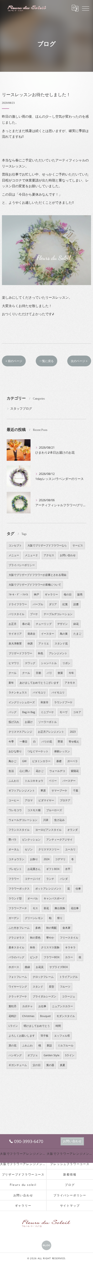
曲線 (27, 967)
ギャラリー (51, 594)
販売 (80, 594)
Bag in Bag (28, 712)
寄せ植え (74, 741)
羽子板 (44, 1035)
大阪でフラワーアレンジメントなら (23, 1153)
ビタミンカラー (41, 761)
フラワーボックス (19, 888)
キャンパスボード (54, 898)
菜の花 (12, 1045)
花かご (40, 771)
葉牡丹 (12, 1006)
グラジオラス (16, 937)
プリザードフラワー (20, 653)
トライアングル (68, 976)
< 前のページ (13, 361)
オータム (14, 849)
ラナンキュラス (18, 692)
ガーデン (14, 918)
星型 (51, 986)
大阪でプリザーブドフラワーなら (47, 545)
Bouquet (45, 1016)
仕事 (78, 888)
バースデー (69, 780)
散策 (60, 673)
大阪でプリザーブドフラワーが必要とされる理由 (37, 575)
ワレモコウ (15, 810)
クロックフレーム (43, 976)
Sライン (69, 1055)
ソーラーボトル (47, 722)
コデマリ (60, 859)
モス (35, 908)
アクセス (49, 555)
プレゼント (15, 869)
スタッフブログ (21, 408)
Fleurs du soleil (23, 1185)
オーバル (32, 898)
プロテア (65, 800)
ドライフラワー (18, 604)
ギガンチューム (18, 1065)
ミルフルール (65, 1045)
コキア (77, 712)
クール (12, 673)
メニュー (14, 555)
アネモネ (70, 682)
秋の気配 (51, 927)
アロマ (29, 800)
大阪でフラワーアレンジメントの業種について (23, 1164)
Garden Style (51, 1055)
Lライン (13, 1026)
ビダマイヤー (46, 800)
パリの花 (46, 741)
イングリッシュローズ (22, 702)
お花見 (40, 967)
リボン (66, 663)
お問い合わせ (68, 555)
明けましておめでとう (37, 1026)
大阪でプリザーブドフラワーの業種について (35, 584)
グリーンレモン (34, 918)
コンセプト (15, 545)
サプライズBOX (58, 967)
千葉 (75, 790)
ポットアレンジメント (48, 888)
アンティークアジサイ (59, 839)
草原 (43, 790)
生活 (11, 771)
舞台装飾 (60, 908)
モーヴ (63, 712)
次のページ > (79, 361)
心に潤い (25, 771)
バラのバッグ (16, 957)
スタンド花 (61, 643)
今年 (71, 673)
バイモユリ (39, 692)
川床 (45, 820)
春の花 (26, 624)
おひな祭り (15, 751)
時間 (58, 1026)
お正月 (12, 624)
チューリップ (44, 624)
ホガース (14, 967)
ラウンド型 (15, 898)
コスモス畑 (34, 810)
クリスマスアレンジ (20, 731)
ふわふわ (27, 1045)
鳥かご (12, 761)
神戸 (36, 594)
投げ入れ (14, 722)
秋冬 (32, 947)
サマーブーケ (59, 790)
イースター (47, 633)
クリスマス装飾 (50, 947)
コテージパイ (33, 878)
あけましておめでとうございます (39, 682)
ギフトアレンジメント (22, 790)
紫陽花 (75, 771)
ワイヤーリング (18, 986)
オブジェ (32, 1055)
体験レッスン (62, 751)
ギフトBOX (52, 869)
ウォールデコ (57, 771)
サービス (77, 545)
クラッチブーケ (18, 996)
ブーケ (34, 614)
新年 (11, 682)
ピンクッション (31, 839)
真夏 (62, 1065)
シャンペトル (49, 663)
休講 (30, 643)
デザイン (62, 624)
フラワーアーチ (18, 908)
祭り (59, 918)
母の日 (68, 594)
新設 (49, 1045)
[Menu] (85, 8)
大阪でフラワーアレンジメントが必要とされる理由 (70, 1153)
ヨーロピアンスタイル (48, 829)
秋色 (40, 653)
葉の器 (50, 1065)
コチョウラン (16, 859)
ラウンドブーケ (63, 702)
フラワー (14, 878)
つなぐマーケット (37, 751)
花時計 (12, 1016)
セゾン (29, 849)
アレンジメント (58, 653)
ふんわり (14, 780)
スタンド (38, 986)
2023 (73, 731)
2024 (46, 859)
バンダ (64, 878)
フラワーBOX (51, 957)
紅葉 (65, 604)
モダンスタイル (66, 1016)
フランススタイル (19, 829)
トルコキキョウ (34, 780)
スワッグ (30, 663)
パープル (38, 604)
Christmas (28, 1016)
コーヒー (14, 800)
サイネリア (15, 633)
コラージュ (68, 996)
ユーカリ (70, 849)
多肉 (38, 927)
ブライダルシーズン (44, 996)
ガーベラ (72, 761)
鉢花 (76, 624)
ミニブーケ (47, 712)
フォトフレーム (18, 976)
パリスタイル (16, 614)
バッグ (12, 712)
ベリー (53, 780)
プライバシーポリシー (22, 565)
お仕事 (42, 1006)
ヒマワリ (14, 663)
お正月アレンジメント (51, 731)
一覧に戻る (46, 361)
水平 (67, 869)
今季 (11, 741)
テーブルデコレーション (58, 614)
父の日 (37, 1065)
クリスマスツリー (48, 849)
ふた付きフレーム (19, 927)
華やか (50, 937)
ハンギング (15, 1055)
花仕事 (75, 908)
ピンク (34, 957)
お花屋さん (34, 869)
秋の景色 (35, 937)
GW (24, 761)
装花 (46, 908)
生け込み (59, 820)
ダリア (53, 604)
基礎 (59, 761)
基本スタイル (16, 947)
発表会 (31, 633)
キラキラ (70, 947)
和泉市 (44, 702)
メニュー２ (31, 555)
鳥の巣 (64, 633)
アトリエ (43, 643)
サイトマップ (70, 1205)
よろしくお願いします (22, 1035)
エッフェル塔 (62, 1035)
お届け (29, 722)
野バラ (12, 839)
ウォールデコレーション (23, 820)
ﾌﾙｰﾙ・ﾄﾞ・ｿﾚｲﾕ (18, 594)
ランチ (50, 878)
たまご (77, 633)
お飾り (34, 859)
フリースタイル (69, 937)
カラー (69, 957)
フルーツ (65, 986)
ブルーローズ (54, 810)
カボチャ (27, 1006)
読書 (76, 604)
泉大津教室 (15, 643)
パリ (49, 673)
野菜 (60, 741)
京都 (38, 673)
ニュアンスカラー (62, 1006)
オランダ (72, 829)
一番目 (23, 741)
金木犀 (66, 927)
